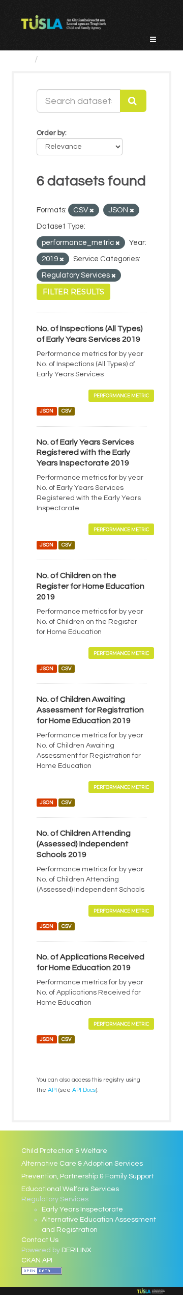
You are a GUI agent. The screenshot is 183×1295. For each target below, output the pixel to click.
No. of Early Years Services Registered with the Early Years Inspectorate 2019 (85, 452)
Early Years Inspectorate (82, 1209)
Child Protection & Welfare (64, 1150)
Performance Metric (121, 395)
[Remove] (91, 210)
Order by (51, 132)
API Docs (84, 1090)
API (52, 1090)
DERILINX (77, 1250)
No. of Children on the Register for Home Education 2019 (90, 586)
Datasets (62, 59)
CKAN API (36, 1260)
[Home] (25, 59)
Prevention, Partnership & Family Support (87, 1176)
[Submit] (133, 101)
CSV (67, 411)
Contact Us (39, 1240)
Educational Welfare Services (70, 1189)
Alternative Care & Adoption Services (82, 1163)
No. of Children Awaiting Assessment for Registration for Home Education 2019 (90, 710)
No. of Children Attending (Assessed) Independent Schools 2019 (84, 844)
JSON (46, 411)
